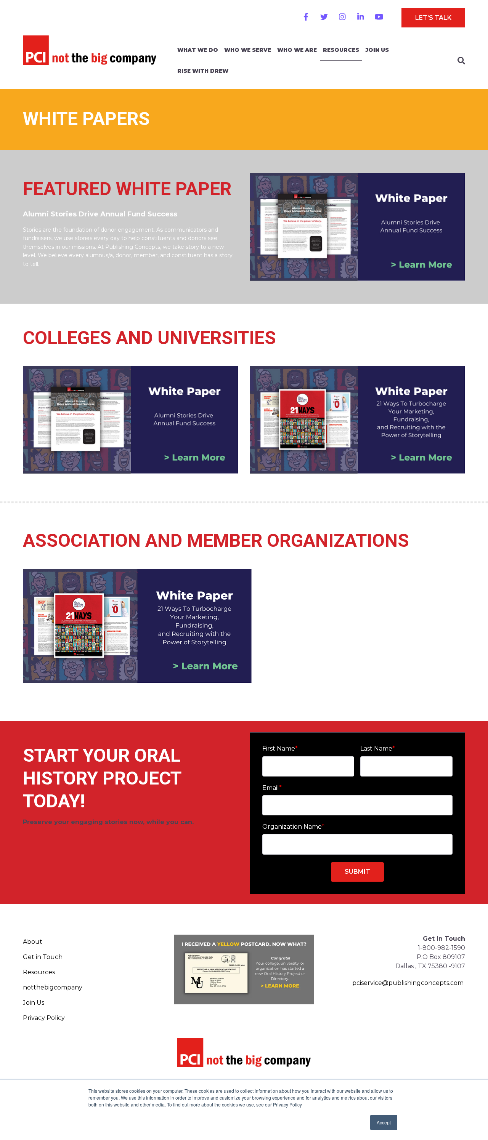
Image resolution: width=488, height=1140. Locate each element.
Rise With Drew (202, 71)
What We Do (197, 50)
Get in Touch (43, 957)
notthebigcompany (52, 987)
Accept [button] (384, 1122)
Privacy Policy (44, 1018)
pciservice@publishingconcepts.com (408, 982)
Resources (341, 50)
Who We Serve (247, 50)
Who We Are (297, 50)
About (32, 941)
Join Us (377, 50)
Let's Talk (433, 17)
